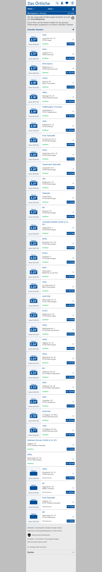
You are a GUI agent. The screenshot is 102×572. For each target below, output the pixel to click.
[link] (72, 17)
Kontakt (47, 528)
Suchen (30, 552)
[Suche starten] (57, 3)
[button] (38, 535)
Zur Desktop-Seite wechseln (36, 547)
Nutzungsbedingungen (44, 531)
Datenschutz (57, 531)
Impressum (31, 531)
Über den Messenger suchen (37, 542)
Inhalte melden (57, 528)
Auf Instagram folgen (52, 539)
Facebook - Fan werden (35, 539)
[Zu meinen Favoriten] (67, 3)
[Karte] (73, 9)
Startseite (30, 528)
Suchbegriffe (39, 528)
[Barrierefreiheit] (73, 3)
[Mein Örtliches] (63, 3)
